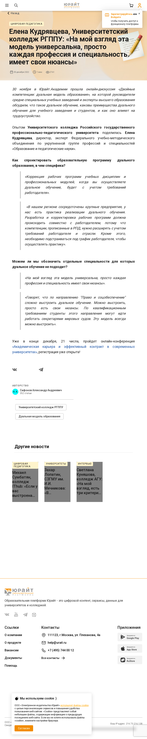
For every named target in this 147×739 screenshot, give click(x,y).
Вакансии (12, 650)
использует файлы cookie (74, 705)
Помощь (11, 665)
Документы (13, 658)
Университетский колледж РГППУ (41, 407)
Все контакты (50, 658)
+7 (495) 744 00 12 (61, 650)
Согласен (24, 728)
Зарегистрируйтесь (121, 14)
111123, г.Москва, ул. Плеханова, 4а (74, 635)
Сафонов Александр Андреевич (41, 390)
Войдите (116, 17)
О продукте (13, 642)
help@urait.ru (57, 642)
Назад (15, 13)
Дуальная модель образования (39, 416)
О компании (13, 635)
